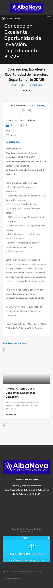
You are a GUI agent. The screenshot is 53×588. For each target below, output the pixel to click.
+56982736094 (13, 18)
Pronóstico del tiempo (26, 560)
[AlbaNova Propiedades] (26, 11)
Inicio (13, 85)
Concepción (36, 85)
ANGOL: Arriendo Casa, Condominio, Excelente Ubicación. (20, 392)
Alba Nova (10, 153)
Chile (23, 85)
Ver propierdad (26, 377)
